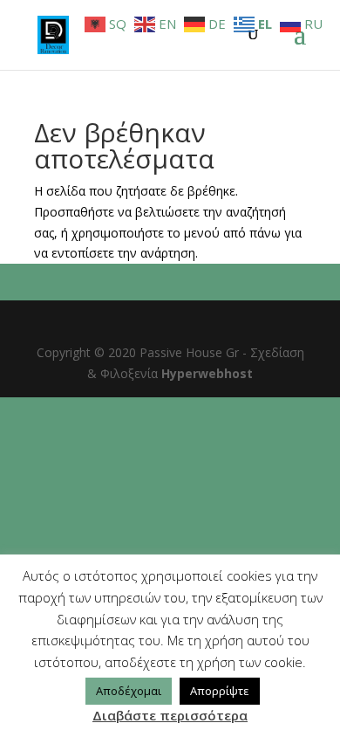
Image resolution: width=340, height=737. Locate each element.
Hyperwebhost (207, 373)
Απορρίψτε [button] (219, 691)
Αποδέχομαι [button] (128, 691)
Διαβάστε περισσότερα (170, 715)
